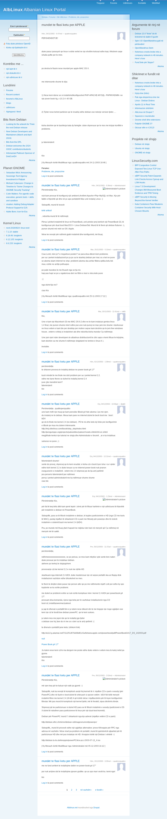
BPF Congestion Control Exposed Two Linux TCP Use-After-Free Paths (148, 168)
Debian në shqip (142, 144)
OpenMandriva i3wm (144, 48)
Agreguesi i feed (13, 112)
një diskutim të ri (13, 73)
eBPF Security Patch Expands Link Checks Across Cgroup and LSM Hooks (149, 179)
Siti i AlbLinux (62, 17)
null (43, 639)
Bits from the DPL (14, 142)
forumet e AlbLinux (14, 99)
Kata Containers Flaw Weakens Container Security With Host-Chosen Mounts (149, 207)
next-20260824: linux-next (17, 228)
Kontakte (142, 3)
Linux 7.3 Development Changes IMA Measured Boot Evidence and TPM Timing (148, 189)
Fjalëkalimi (19, 35)
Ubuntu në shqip (142, 148)
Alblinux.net (72, 807)
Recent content (13, 94)
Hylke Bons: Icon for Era (16, 212)
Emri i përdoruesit (19, 26)
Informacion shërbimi (144, 108)
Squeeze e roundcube (145, 116)
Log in (44, 176)
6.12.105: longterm (14, 239)
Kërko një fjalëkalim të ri (16, 47)
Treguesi (100, 3)
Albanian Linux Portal (34, 9)
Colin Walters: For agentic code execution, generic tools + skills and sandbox (20, 197)
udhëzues (10, 107)
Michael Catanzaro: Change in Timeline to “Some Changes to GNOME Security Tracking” (19, 186)
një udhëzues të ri (14, 77)
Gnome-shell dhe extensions (147, 120)
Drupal (96, 807)
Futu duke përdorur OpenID (18, 44)
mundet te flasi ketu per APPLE (61, 185)
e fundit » (99, 790)
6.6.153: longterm (14, 243)
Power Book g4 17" (50, 644)
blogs (8, 103)
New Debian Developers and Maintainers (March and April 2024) (19, 134)
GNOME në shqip (142, 153)
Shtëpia (44, 17)
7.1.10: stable (12, 232)
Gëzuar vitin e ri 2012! (144, 127)
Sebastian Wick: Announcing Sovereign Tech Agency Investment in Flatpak (18, 176)
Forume (113, 3)
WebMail (156, 3)
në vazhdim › (86, 790)
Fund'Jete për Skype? (144, 62)
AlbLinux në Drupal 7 (144, 112)
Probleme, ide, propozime (79, 17)
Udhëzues (127, 3)
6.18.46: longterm (14, 235)
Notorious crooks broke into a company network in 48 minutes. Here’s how (149, 55)
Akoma (32, 160)
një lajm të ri (11, 69)
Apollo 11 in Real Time (145, 104)
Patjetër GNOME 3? (143, 124)
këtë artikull (47, 210)
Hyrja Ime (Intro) (142, 93)
